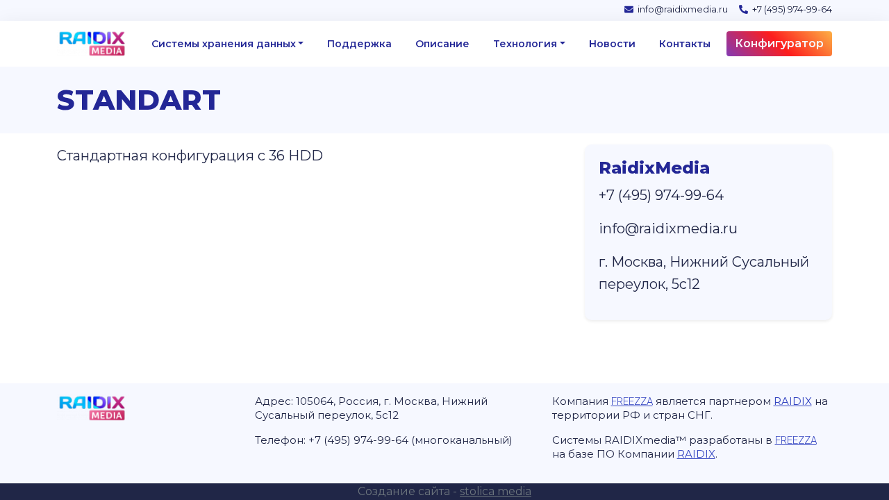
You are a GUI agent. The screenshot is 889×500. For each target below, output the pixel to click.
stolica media (495, 491)
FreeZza (632, 401)
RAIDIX (793, 401)
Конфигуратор (779, 43)
